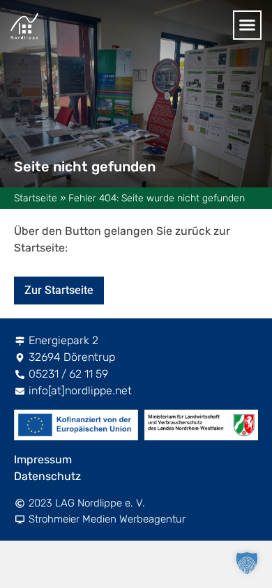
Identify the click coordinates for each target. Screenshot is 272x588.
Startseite (35, 198)
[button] (247, 25)
